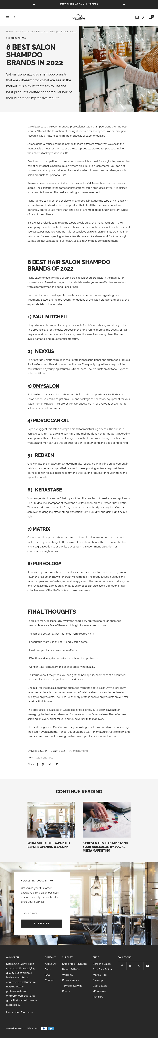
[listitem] (37, 764)
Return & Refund (72, 969)
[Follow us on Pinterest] (139, 966)
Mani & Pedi (100, 974)
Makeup (98, 980)
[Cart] (150, 17)
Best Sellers (100, 985)
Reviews (98, 996)
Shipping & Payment (74, 963)
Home (9, 31)
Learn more (96, 4)
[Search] (14, 17)
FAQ (47, 974)
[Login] (143, 17)
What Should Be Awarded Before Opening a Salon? (48, 845)
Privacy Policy (70, 980)
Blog (48, 969)
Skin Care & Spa (102, 969)
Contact (49, 980)
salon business (16, 38)
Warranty (67, 974)
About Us (50, 963)
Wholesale (99, 991)
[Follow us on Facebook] (122, 966)
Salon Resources (24, 31)
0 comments (80, 750)
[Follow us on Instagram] (130, 966)
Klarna (66, 991)
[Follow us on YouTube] (147, 966)
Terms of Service (72, 985)
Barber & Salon (102, 963)
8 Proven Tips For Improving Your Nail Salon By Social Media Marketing (105, 846)
